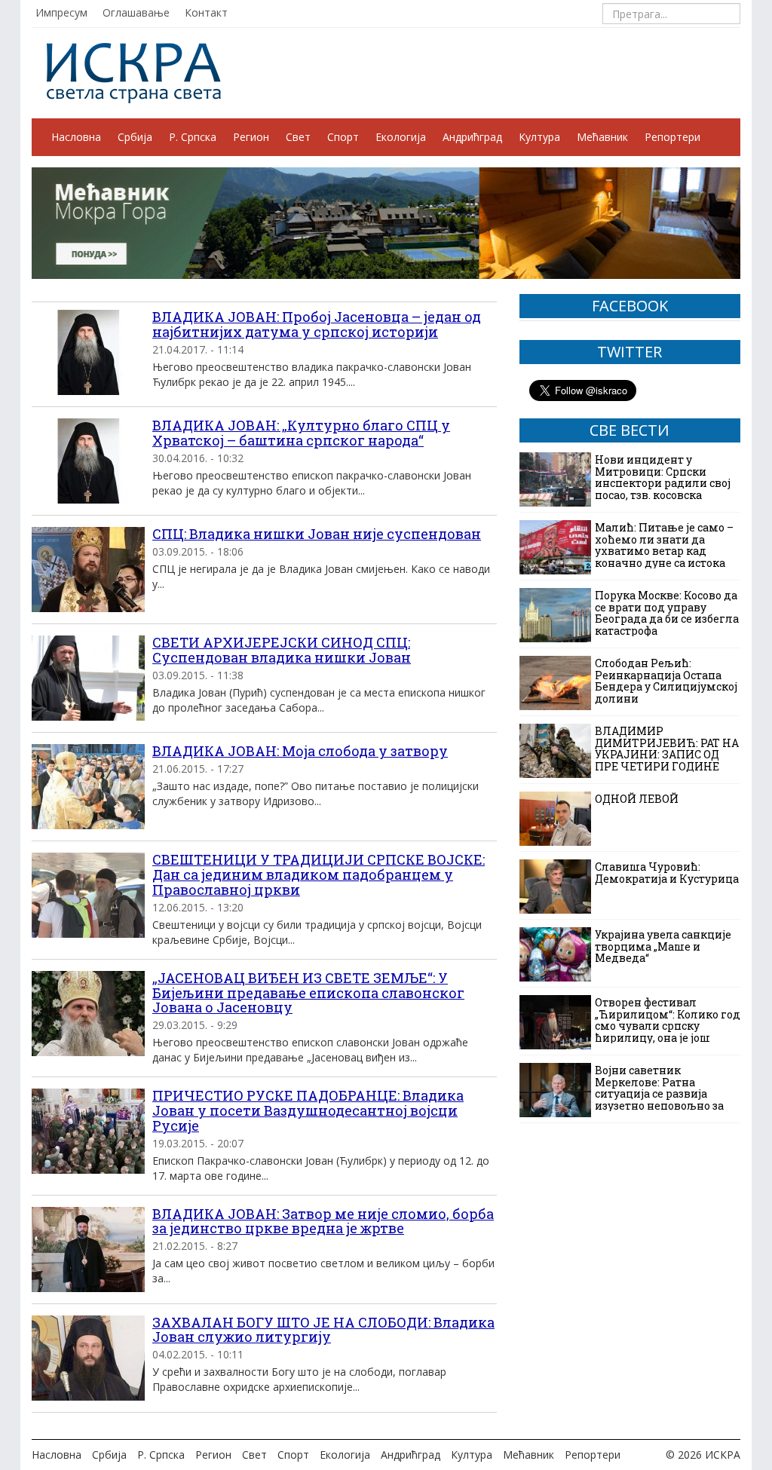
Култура (539, 137)
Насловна (76, 137)
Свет (298, 137)
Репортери (672, 137)
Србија (135, 137)
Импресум (61, 12)
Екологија (400, 137)
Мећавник (602, 137)
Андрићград (472, 137)
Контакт (206, 12)
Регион (251, 137)
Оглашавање (136, 12)
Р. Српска (192, 137)
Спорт (343, 137)
